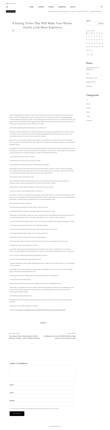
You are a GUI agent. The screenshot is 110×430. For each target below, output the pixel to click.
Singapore (102, 11)
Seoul (69, 11)
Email (12, 393)
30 (89, 50)
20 (99, 43)
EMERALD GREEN (91, 11)
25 (94, 47)
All (87, 100)
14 (102, 40)
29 (87, 50)
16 (89, 43)
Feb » (91, 54)
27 (99, 47)
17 (91, 43)
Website (12, 400)
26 (97, 47)
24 (92, 47)
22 (87, 47)
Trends (51, 7)
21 (102, 43)
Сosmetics (62, 7)
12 (97, 40)
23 (89, 47)
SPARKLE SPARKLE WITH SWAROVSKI (54, 11)
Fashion (41, 7)
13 (99, 40)
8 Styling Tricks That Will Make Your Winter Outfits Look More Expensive (42, 25)
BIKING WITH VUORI (79, 11)
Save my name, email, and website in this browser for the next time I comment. (35, 408)
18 (94, 43)
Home (32, 7)
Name (12, 385)
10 (91, 40)
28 (102, 47)
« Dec (87, 54)
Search (88, 21)
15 (86, 43)
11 (94, 40)
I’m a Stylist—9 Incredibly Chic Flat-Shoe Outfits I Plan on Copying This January (40, 310)
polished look (67, 117)
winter (34, 122)
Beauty (73, 7)
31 (91, 50)
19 (97, 43)
